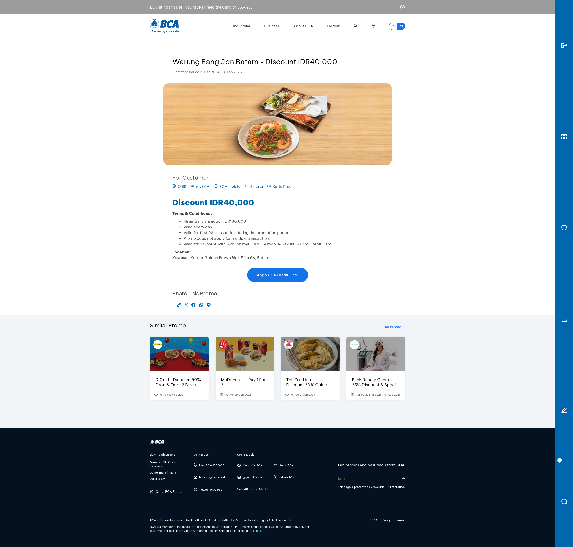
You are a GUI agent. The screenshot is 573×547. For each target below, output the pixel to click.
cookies (244, 7)
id (393, 26)
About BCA (303, 26)
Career (333, 26)
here (263, 530)
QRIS (182, 186)
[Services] (564, 227)
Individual (241, 26)
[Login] (564, 45)
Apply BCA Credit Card (277, 274)
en (401, 26)
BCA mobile (229, 186)
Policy (387, 520)
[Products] (564, 136)
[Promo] (564, 319)
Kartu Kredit (283, 186)
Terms (400, 520)
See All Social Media (252, 489)
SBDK (373, 520)
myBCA (203, 186)
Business (271, 26)
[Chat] (564, 501)
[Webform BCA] (564, 410)
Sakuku (256, 186)
